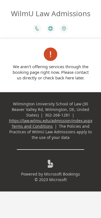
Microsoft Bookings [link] (62, 174)
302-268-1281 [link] (57, 115)
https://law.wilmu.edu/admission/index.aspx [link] (50, 120)
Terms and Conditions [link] (32, 126)
